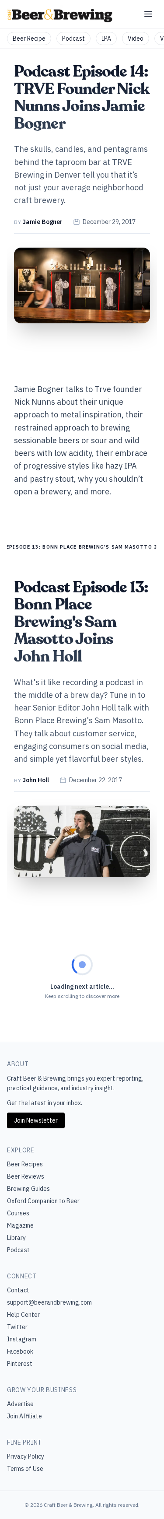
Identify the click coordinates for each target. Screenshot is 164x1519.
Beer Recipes (25, 1164)
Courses (18, 1213)
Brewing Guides (28, 1189)
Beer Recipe (29, 38)
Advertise (20, 1404)
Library (16, 1238)
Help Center (23, 1315)
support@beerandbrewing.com (49, 1302)
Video (135, 38)
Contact (18, 1290)
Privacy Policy (25, 1456)
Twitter (17, 1327)
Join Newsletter (36, 1120)
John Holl (35, 780)
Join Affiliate (24, 1416)
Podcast (73, 38)
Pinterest (19, 1364)
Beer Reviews (25, 1176)
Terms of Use (25, 1469)
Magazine (20, 1225)
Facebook (20, 1351)
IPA (106, 38)
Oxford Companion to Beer (43, 1201)
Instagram (21, 1339)
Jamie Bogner (42, 222)
